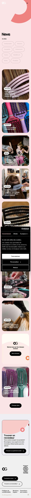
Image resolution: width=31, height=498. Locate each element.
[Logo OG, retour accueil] (10, 3)
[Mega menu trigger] (27, 3)
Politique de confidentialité (6, 491)
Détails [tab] (15, 233)
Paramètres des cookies (23, 491)
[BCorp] (25, 469)
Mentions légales (16, 491)
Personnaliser (14, 262)
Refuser (15, 267)
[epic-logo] (28, 495)
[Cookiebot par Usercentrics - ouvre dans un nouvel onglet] (22, 229)
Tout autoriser (15, 256)
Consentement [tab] (6, 233)
